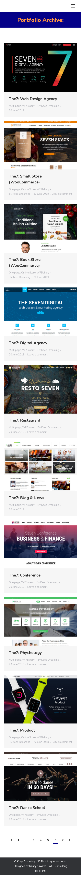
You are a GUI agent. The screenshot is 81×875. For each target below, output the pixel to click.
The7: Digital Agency (28, 343)
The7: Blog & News (26, 497)
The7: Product (22, 730)
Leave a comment (62, 194)
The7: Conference (24, 575)
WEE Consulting (58, 866)
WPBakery (28, 106)
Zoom (40, 67)
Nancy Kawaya (37, 866)
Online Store (28, 189)
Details (51, 67)
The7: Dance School (27, 807)
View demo (30, 67)
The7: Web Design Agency (33, 98)
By (48, 106)
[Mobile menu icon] (73, 6)
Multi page (15, 106)
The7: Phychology (25, 652)
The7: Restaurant (24, 420)
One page (14, 189)
